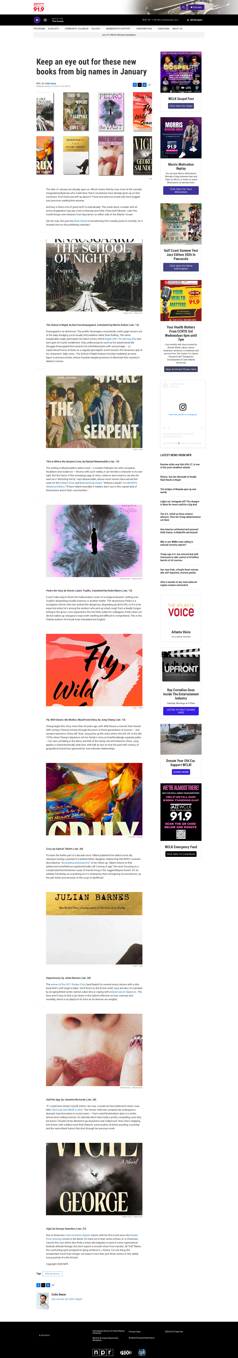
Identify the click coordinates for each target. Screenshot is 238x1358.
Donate (197, 7)
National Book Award (91, 482)
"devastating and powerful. (75, 862)
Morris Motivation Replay (181, 166)
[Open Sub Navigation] (61, 29)
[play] (37, 20)
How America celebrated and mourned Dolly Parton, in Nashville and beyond (179, 531)
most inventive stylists (77, 1235)
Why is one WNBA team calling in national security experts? (176, 543)
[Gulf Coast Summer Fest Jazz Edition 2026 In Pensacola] (181, 223)
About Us (177, 29)
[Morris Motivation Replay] (181, 137)
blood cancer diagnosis (123, 991)
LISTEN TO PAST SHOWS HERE (181, 711)
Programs (39, 29)
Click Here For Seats (181, 105)
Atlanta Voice (180, 632)
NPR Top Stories (52, 1274)
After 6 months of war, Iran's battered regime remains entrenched (178, 584)
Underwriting (144, 29)
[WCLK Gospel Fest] (181, 72)
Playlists (53, 29)
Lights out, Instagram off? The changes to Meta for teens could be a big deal (179, 503)
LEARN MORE (181, 772)
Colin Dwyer (50, 83)
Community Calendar (77, 29)
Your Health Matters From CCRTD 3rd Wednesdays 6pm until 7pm (181, 333)
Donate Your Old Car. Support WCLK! (181, 763)
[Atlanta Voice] (181, 610)
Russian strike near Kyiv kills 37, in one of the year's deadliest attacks (180, 466)
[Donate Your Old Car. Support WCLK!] (181, 739)
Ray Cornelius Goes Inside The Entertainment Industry (181, 694)
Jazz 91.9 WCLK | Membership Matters (119, 35)
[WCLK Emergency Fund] (181, 812)
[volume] (45, 20)
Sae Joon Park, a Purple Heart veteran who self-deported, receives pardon (179, 571)
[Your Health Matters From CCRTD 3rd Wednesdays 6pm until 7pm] (181, 300)
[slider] (49, 19)
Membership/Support (118, 29)
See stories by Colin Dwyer (67, 1299)
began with (120, 338)
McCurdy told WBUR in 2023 (67, 1109)
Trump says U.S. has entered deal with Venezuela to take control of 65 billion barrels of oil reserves (179, 557)
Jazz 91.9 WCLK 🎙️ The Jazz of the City (180, 443)
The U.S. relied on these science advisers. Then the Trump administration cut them (180, 516)
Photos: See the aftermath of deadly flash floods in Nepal (178, 478)
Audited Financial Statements (142, 1338)
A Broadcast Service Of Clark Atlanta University (109, 1332)
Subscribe (164, 29)
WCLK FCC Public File (174, 1332)
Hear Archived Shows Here (181, 369)
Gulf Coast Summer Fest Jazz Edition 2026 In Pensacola (181, 254)
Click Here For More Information (181, 267)
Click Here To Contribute (181, 854)
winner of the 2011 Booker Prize (68, 984)
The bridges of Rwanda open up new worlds (178, 491)
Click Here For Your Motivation (181, 190)
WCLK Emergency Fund (181, 847)
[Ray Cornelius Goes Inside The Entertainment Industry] (181, 666)
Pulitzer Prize (67, 482)
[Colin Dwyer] (42, 1301)
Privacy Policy (135, 1332)
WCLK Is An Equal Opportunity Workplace (105, 1339)
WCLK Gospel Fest (181, 99)
